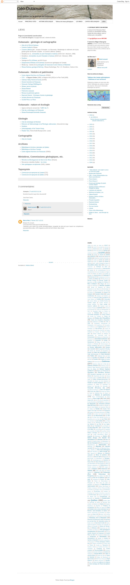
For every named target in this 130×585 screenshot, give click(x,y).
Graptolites (105, 384)
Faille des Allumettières (100, 352)
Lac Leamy (99, 421)
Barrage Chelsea (92, 280)
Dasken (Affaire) (97, 333)
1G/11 (94, 245)
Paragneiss (91, 476)
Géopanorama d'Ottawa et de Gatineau (33, 62)
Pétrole (96, 481)
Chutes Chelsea (106, 314)
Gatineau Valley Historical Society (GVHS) (98, 367)
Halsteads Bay (98, 393)
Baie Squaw (105, 278)
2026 (91, 115)
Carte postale (103, 304)
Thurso (91, 545)
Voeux (108, 555)
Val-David (90, 553)
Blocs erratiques (92, 284)
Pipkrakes (90, 484)
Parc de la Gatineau (98, 477)
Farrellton (94, 357)
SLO (107, 531)
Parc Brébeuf (100, 475)
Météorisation (102, 444)
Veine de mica (101, 555)
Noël (100, 467)
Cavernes (99, 307)
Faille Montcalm (105, 354)
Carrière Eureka (104, 301)
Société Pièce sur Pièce (29, 99)
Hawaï (106, 393)
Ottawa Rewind (26, 88)
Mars (107, 439)
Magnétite (90, 436)
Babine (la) (97, 278)
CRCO (103, 331)
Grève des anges (94, 391)
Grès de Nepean (105, 389)
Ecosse (96, 343)
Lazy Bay (104, 431)
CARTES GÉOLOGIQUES (92, 21)
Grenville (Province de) (96, 388)
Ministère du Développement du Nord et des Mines (36, 160)
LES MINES (79, 21)
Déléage (106, 333)
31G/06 (89, 254)
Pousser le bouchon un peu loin (102, 493)
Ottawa (90, 470)
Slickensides (101, 531)
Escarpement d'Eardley (104, 349)
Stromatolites (103, 536)
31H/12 (101, 258)
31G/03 (89, 253)
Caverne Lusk (104, 306)
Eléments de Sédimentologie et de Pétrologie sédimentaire (39, 124)
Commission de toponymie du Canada (33, 172)
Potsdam (106, 491)
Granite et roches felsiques (95, 382)
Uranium (106, 552)
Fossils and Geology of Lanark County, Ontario (97, 184)
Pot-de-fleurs (97, 491)
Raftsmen (95, 504)
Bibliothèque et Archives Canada (31, 149)
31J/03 (95, 259)
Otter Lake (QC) (100, 470)
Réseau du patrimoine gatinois (31, 93)
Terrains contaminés (97, 543)
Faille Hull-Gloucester (93, 354)
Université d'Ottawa (97, 552)
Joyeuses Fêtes (104, 407)
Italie (89, 407)
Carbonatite (107, 299)
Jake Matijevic (95, 407)
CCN (23, 77)
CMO (89, 323)
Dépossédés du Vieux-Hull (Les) (97, 335)
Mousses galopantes (93, 465)
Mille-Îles (93, 449)
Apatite (91, 270)
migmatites (97, 448)
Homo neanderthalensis (98, 396)
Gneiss (108, 376)
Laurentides (92, 431)
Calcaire (90, 294)
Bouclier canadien (105, 285)
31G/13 (100, 256)
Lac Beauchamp (98, 415)
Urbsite (91, 208)
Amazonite (90, 266)
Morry (107, 463)
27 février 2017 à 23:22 (36, 220)
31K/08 (106, 261)
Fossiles (95, 359)
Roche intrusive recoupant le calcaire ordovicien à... (98, 120)
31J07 (94, 261)
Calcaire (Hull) (99, 294)
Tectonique (91, 541)
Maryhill (89, 441)
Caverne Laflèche (27, 49)
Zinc (90, 562)
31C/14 (89, 248)
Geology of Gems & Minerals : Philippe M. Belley (97, 187)
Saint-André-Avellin (100, 523)
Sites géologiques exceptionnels (31, 164)
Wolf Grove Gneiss (100, 558)
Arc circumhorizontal (101, 270)
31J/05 (106, 259)
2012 (91, 155)
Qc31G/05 (90, 498)
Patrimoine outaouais (28, 91)
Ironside (101, 405)
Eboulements (91, 342)
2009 (91, 162)
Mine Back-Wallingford (103, 450)
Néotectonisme (104, 465)
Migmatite (98, 446)
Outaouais (97, 472)
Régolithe (98, 505)
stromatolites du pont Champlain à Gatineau (45, 54)
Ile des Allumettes (92, 402)
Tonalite (98, 545)
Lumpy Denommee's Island (100, 434)
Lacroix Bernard (99, 429)
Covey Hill (95, 330)
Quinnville (92, 502)
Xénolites (107, 560)
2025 (91, 124)
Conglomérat (100, 326)
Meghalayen (105, 441)
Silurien (96, 529)
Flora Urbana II (93, 181)
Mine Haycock (91, 453)
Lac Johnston (91, 420)
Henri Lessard (32, 207)
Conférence (92, 326)
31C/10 (106, 247)
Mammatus (97, 436)
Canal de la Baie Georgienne (100, 297)
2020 (91, 136)
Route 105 (95, 514)
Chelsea (96, 313)
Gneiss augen (92, 377)
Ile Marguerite (92, 403)
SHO (109, 528)
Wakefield (92, 557)
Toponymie (105, 545)
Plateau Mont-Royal (103, 486)
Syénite (106, 538)
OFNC (89, 468)
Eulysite (89, 352)
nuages (106, 467)
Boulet (92, 287)
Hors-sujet (96, 398)
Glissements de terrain (99, 376)
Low (89, 434)
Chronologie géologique (93, 314)
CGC (89, 311)
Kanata (98, 409)
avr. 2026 (93, 117)
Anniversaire (98, 268)
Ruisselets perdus (103, 521)
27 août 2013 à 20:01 (45, 207)
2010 (91, 160)
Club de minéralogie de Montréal (31, 122)
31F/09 (89, 250)
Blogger (72, 580)
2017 (91, 143)
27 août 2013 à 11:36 (35, 191)
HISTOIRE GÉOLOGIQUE (46, 21)
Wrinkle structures (99, 560)
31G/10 (101, 254)
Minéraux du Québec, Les (96, 192)
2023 (91, 129)
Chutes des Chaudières (102, 318)
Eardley (106, 340)
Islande (106, 405)
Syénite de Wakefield (93, 540)
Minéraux (100, 453)
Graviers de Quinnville (93, 386)
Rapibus (102, 504)
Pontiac (91, 489)
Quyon (98, 502)
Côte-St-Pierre (98, 328)
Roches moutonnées (93, 512)
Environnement (104, 343)
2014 (91, 150)
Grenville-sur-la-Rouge (93, 389)
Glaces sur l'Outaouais (102, 370)
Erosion (108, 345)
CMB (107, 321)
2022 (91, 131)
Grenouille (105, 386)
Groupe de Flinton (105, 391)
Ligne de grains (104, 432)
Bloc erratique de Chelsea (101, 282)
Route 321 (100, 516)
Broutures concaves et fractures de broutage (99, 290)
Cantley (99, 299)
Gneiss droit (101, 377)
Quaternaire (106, 498)
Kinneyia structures (99, 412)
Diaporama (105, 337)
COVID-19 (102, 330)
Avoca (108, 277)
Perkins (102, 479)
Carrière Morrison (92, 304)
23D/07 (106, 245)
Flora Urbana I (93, 179)
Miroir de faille (97, 456)
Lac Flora (104, 419)
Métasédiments (91, 444)
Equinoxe (102, 345)
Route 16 (102, 514)
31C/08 (101, 247)
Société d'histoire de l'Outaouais (31, 97)
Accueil (20, 21)
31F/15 (100, 250)
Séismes (94, 528)
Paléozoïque (102, 474)
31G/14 (106, 256)
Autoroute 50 (93, 277)
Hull (104, 398)
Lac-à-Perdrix (105, 426)
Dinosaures (90, 338)
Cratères (97, 331)
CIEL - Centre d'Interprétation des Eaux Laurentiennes (98, 176)
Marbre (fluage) (92, 438)
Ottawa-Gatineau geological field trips (33, 67)
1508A (89, 245)
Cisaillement (95, 321)
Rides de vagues (100, 507)
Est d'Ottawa (33, 60)
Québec (94, 500)
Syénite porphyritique (105, 540)
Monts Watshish (100, 461)
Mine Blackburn (94, 451)
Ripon (108, 507)
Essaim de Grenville (95, 350)
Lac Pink (99, 424)
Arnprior (94, 273)
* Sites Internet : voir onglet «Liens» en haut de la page (99, 170)
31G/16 (90, 258)
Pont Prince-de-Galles (104, 488)
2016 (91, 145)
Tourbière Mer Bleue (103, 546)
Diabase (99, 337)
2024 (91, 126)
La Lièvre (96, 413)
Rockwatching (93, 204)
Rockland (102, 512)
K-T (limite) (90, 408)
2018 (91, 141)
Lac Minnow (91, 424)
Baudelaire (90, 282)
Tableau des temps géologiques (64, 21)
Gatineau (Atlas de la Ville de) (100, 364)
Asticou (100, 273)
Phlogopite (90, 482)
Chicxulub (105, 313)
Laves (98, 431)
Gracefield (90, 381)
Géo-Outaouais (30, 8)
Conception (107, 325)
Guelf (91, 393)
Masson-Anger (96, 441)
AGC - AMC (95, 263)
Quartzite (97, 498)
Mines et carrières (101, 455)
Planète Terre (25, 131)
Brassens (100, 287)
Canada (89, 297)
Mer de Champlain (93, 443)
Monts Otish (91, 461)
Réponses (28, 203)
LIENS (104, 21)
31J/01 (106, 258)
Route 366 (107, 516)
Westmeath (105, 557)
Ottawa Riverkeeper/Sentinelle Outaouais (34, 112)
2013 (91, 153)
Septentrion (103, 528)
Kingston (91, 412)
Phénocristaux (104, 481)
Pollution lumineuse (92, 488)
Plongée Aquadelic (94, 200)
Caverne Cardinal (27, 47)
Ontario (94, 468)
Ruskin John (90, 523)
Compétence (99, 325)
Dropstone (90, 340)
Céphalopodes (104, 309)
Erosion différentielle (96, 347)
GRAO (97, 384)
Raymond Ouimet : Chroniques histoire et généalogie (37, 95)
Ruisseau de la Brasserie (97, 517)
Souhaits (100, 534)
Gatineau (106, 361)
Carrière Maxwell (103, 302)
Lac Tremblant (96, 426)
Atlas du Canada (26, 139)
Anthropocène (106, 268)
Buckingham (98, 292)
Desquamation (91, 337)
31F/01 (100, 248)
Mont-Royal (99, 458)
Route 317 (93, 516)
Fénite (108, 357)
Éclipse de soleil (101, 342)
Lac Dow (97, 419)
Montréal (105, 460)
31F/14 (94, 250)
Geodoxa (24, 58)
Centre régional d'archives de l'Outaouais (34, 75)
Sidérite (91, 529)
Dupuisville (98, 340)
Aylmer (91, 278)
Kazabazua (107, 410)
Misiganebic (105, 456)
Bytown (106, 292)
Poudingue (90, 493)
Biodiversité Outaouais (95, 173)
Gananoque (97, 361)
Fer (90, 359)
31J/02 (89, 259)
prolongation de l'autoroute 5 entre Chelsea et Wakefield (53, 65)
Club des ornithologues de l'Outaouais (33, 110)
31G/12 (92, 256)
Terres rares (107, 543)
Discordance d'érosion (101, 338)
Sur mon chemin (93, 206)
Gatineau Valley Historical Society (32, 80)
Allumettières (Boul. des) (94, 265)
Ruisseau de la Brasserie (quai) (95, 519)
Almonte (106, 265)
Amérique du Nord (101, 266)
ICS (97, 400)
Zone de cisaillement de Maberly (101, 562)
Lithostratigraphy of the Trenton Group (33, 128)
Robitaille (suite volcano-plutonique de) (98, 509)
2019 (91, 138)
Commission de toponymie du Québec (33, 174)
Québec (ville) (106, 500)
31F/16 (105, 250)
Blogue (102, 283)
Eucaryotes (105, 350)
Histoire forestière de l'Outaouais (31, 82)
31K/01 (100, 261)
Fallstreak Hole (101, 355)
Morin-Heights (101, 463)
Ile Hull (99, 402)
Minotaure (90, 456)
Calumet (99, 295)
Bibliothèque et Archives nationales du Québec (35, 147)
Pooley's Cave (98, 489)
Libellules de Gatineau (95, 190)
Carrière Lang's (92, 302)
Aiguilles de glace (104, 263)
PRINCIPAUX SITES (30, 21)
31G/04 (94, 253)
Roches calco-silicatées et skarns (97, 511)
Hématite (90, 395)
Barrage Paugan (103, 280)
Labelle (102, 413)
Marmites (100, 439)
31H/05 (96, 258)
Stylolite (99, 538)
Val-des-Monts (98, 553)
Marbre (105, 436)
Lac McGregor (96, 422)
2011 (91, 157)
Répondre (26, 200)
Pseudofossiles (103, 496)
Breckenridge (105, 288)
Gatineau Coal (104, 365)
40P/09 (89, 263)
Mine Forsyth (103, 451)
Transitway (99, 548)
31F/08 (106, 248)
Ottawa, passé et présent (29, 86)
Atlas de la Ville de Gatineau (30, 45)
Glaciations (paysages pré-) (97, 374)
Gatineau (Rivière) (93, 365)
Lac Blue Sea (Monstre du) (99, 417)
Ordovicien (104, 468)
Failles (92, 356)
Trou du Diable (98, 550)
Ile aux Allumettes (104, 400)
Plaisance (97, 484)
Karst (100, 410)
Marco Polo (26, 220)
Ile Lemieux (105, 402)
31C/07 (95, 247)
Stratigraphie (93, 536)
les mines (44, 162)
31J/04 (100, 259)
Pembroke (95, 479)
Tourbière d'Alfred (92, 546)
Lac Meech (105, 422)
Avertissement (101, 277)
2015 (91, 148)
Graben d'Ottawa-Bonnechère (100, 379)
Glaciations (91, 372)
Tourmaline (90, 548)
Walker (98, 557)
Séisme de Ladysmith (103, 524)
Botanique (95, 285)
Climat (101, 321)
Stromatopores (91, 538)
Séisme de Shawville (93, 526)
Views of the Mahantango (96, 210)
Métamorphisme (104, 443)
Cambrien (105, 295)
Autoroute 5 (106, 275)
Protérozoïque (92, 494)
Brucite (91, 292)
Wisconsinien (91, 558)
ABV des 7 (44, 108)
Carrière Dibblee (93, 301)
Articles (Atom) (30, 265)
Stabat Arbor (107, 534)
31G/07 (95, 254)
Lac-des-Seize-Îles (93, 427)
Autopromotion (97, 275)
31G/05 (101, 253)
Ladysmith (107, 429)
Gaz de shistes (92, 369)
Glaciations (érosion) (104, 372)
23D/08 (89, 247)
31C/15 (95, 248)
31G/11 (108, 254)
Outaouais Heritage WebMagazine (32, 84)
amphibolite (90, 268)
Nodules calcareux (92, 467)
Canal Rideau (91, 299)
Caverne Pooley (91, 307)
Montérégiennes (97, 460)
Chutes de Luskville (95, 316)
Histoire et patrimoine (102, 395)
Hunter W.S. (91, 400)
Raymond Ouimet (94, 202)
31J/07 (89, 261)
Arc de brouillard (100, 271)
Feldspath (101, 357)
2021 (91, 134)
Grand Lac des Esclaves (101, 381)
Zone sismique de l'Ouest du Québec (99, 564)
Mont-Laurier (90, 458)
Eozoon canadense (92, 345)
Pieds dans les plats (102, 482)
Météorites (90, 446)
